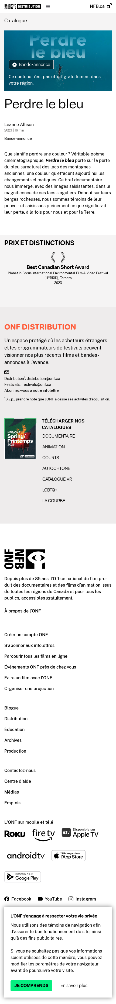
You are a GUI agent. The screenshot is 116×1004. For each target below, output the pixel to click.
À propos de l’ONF (22, 611)
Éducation (14, 729)
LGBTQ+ (49, 490)
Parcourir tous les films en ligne (35, 656)
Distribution (16, 718)
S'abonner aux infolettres (29, 645)
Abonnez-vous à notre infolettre (31, 390)
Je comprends (31, 985)
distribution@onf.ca (43, 378)
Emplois (12, 802)
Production (15, 751)
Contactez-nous (20, 770)
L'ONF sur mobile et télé (28, 822)
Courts (50, 457)
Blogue (11, 708)
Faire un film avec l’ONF (28, 677)
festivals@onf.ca (36, 384)
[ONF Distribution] (22, 6)
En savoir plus (73, 985)
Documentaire (58, 436)
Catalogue (15, 21)
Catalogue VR (57, 479)
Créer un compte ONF (26, 634)
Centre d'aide (17, 781)
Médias (11, 792)
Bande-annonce (18, 138)
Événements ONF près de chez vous (40, 667)
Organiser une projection (29, 688)
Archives (13, 740)
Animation (53, 446)
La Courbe (53, 500)
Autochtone (56, 468)
